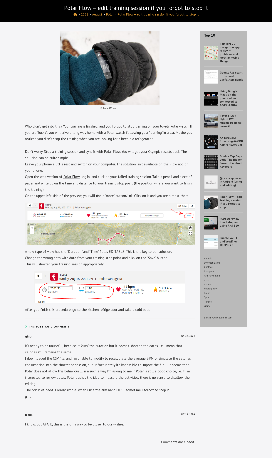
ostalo (207, 284)
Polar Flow (71, 176)
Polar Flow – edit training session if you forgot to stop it (158, 14)
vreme (207, 306)
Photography (210, 288)
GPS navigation (212, 275)
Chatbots (209, 267)
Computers (210, 271)
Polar (207, 293)
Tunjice (208, 301)
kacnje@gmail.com (222, 317)
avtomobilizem (212, 262)
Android (208, 258)
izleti (206, 280)
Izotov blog (35, 7)
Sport (207, 297)
